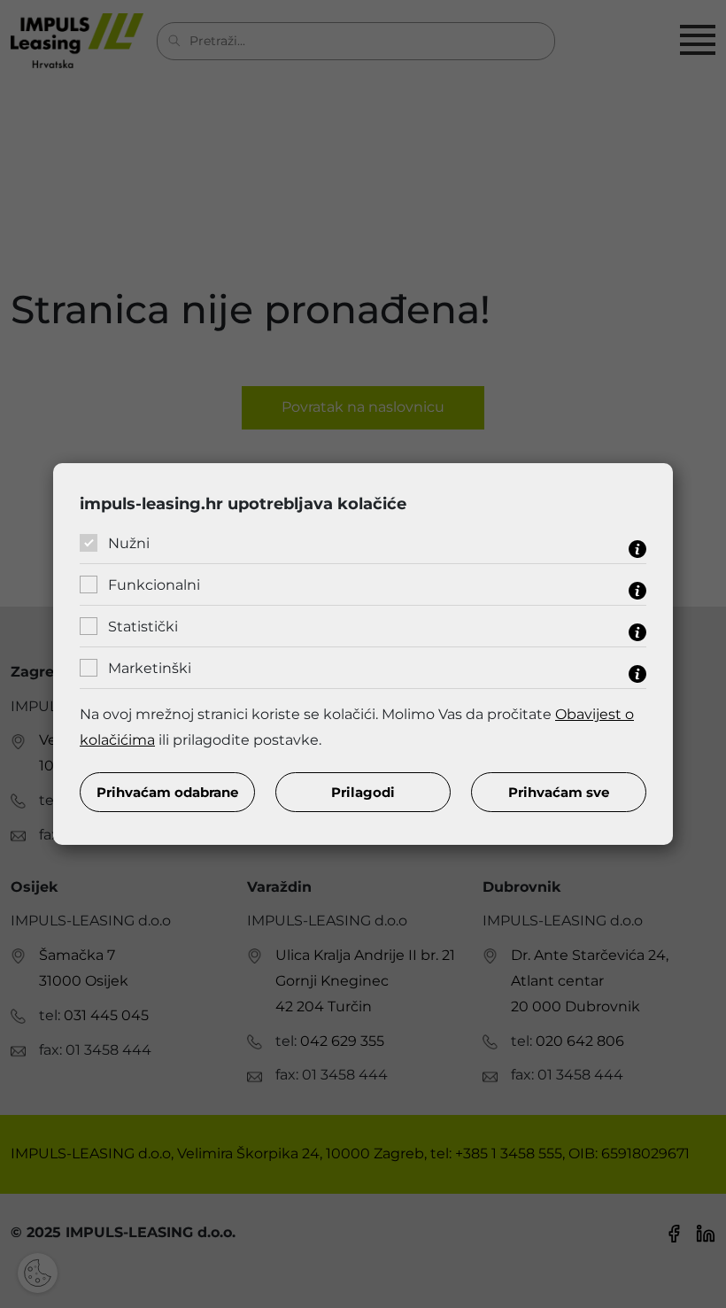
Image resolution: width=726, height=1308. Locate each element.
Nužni (129, 543)
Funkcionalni (154, 585)
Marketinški (149, 668)
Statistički (143, 626)
